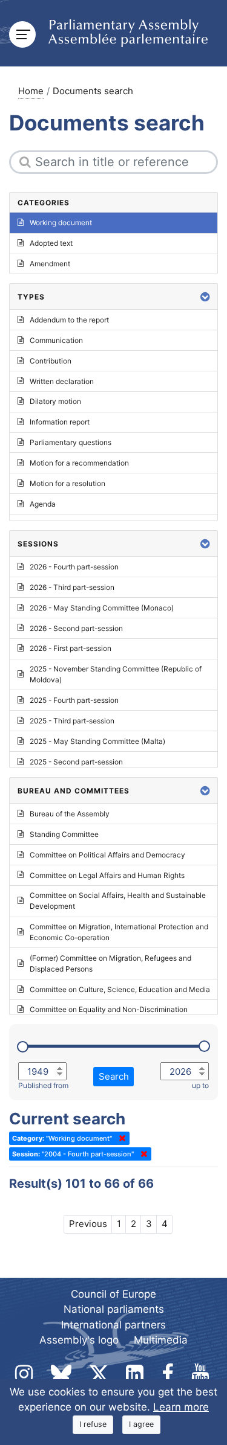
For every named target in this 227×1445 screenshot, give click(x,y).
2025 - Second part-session (76, 761)
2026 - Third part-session (72, 587)
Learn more (181, 1407)
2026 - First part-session (70, 648)
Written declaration (62, 381)
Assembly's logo (79, 1340)
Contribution (50, 360)
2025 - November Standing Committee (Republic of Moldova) (116, 674)
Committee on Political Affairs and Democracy (107, 854)
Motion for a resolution (67, 483)
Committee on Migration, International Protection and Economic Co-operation (119, 932)
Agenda (43, 503)
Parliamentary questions (70, 442)
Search (114, 1076)
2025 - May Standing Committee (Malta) (97, 741)
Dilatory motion (55, 401)
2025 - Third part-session (72, 720)
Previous (88, 1223)
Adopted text (51, 243)
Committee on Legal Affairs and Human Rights (107, 875)
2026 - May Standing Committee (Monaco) (102, 607)
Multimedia (161, 1340)
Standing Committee (64, 834)
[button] (205, 297)
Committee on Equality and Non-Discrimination (109, 1009)
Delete (120, 1138)
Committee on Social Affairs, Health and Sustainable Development (118, 901)
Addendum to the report (69, 319)
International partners (113, 1325)
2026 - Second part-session (76, 628)
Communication (56, 340)
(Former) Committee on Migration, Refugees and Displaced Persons (110, 963)
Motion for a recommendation (79, 462)
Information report (60, 421)
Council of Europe (113, 1294)
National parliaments (114, 1309)
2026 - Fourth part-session (74, 566)
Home (31, 91)
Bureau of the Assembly (70, 813)
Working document (61, 222)
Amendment (50, 263)
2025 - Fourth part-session (74, 700)
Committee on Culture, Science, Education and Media (120, 989)
